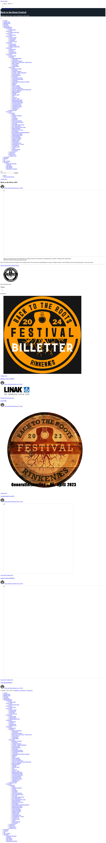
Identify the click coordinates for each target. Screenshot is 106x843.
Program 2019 (12, 49)
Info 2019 (11, 50)
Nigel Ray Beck (15, 94)
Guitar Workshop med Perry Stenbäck (20, 81)
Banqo (13, 114)
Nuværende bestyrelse (11, 163)
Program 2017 (12, 154)
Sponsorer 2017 (12, 155)
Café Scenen (15, 59)
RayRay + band (15, 98)
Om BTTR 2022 (13, 41)
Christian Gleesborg (16, 71)
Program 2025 (12, 29)
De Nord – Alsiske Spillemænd (19, 72)
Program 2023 (12, 35)
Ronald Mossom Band (17, 101)
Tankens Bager (15, 141)
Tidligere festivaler (7, 27)
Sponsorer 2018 (12, 110)
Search (16, 173)
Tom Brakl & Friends (17, 106)
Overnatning (6, 26)
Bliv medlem (9, 166)
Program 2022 (12, 38)
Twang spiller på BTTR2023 (6, 682)
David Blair (14, 119)
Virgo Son (14, 97)
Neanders (14, 93)
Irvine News (23, 690)
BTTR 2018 (9, 54)
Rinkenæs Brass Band (17, 100)
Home (4, 175)
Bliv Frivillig (9, 167)
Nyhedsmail (6, 157)
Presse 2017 (12, 153)
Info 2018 (11, 57)
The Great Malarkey (16, 103)
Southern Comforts (16, 139)
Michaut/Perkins (16, 92)
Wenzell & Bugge (16, 149)
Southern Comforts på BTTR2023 (7, 578)
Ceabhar (14, 116)
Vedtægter (8, 165)
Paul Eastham (15, 131)
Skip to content (4, 1)
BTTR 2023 (9, 33)
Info (4, 159)
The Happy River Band (17, 102)
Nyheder (5, 20)
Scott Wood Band (16, 136)
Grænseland (15, 80)
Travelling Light (15, 146)
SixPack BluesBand (16, 137)
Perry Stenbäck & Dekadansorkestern (20, 132)
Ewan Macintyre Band (17, 77)
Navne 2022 (12, 40)
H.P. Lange (14, 123)
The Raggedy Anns (16, 105)
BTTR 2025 (9, 28)
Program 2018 (12, 55)
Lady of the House (16, 87)
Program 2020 (12, 44)
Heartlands (14, 83)
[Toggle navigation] (1, 18)
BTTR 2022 (9, 36)
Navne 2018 (12, 67)
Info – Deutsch (6, 161)
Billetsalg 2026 (6, 23)
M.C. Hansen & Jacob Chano (19, 127)
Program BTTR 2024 (14, 32)
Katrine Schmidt (16, 85)
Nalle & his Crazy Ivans (17, 129)
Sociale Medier (15, 66)
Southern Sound (15, 140)
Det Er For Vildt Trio (17, 120)
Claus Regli (14, 118)
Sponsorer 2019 (12, 53)
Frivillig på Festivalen (17, 61)
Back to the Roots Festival (13, 12)
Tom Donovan (15, 145)
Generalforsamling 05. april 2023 (7, 496)
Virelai (13, 148)
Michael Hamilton (16, 128)
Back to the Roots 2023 (8, 176)
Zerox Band (15, 109)
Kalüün (14, 84)
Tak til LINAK (3, 400)
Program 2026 (6, 22)
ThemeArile (30, 690)
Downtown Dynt (16, 74)
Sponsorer (5, 158)
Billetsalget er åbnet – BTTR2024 (7, 378)
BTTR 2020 (9, 42)
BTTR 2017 (9, 111)
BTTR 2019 (9, 48)
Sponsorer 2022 (12, 37)
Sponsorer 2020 (12, 45)
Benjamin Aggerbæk (17, 68)
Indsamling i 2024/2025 (11, 168)
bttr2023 (14, 265)
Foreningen (6, 162)
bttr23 (17, 265)
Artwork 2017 (12, 152)
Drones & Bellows (16, 75)
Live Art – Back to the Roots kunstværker (21, 89)
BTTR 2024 (9, 31)
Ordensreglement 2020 (14, 46)
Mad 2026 (5, 24)
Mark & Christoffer (16, 90)
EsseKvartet (15, 76)
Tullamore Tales (15, 107)
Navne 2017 (12, 113)
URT (13, 96)
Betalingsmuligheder (16, 58)
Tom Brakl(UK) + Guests (18, 144)
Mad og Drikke (15, 63)
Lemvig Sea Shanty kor (17, 88)
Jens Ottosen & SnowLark (18, 124)
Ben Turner (14, 70)
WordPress (16, 690)
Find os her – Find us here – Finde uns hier (22, 62)
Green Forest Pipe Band (17, 79)
